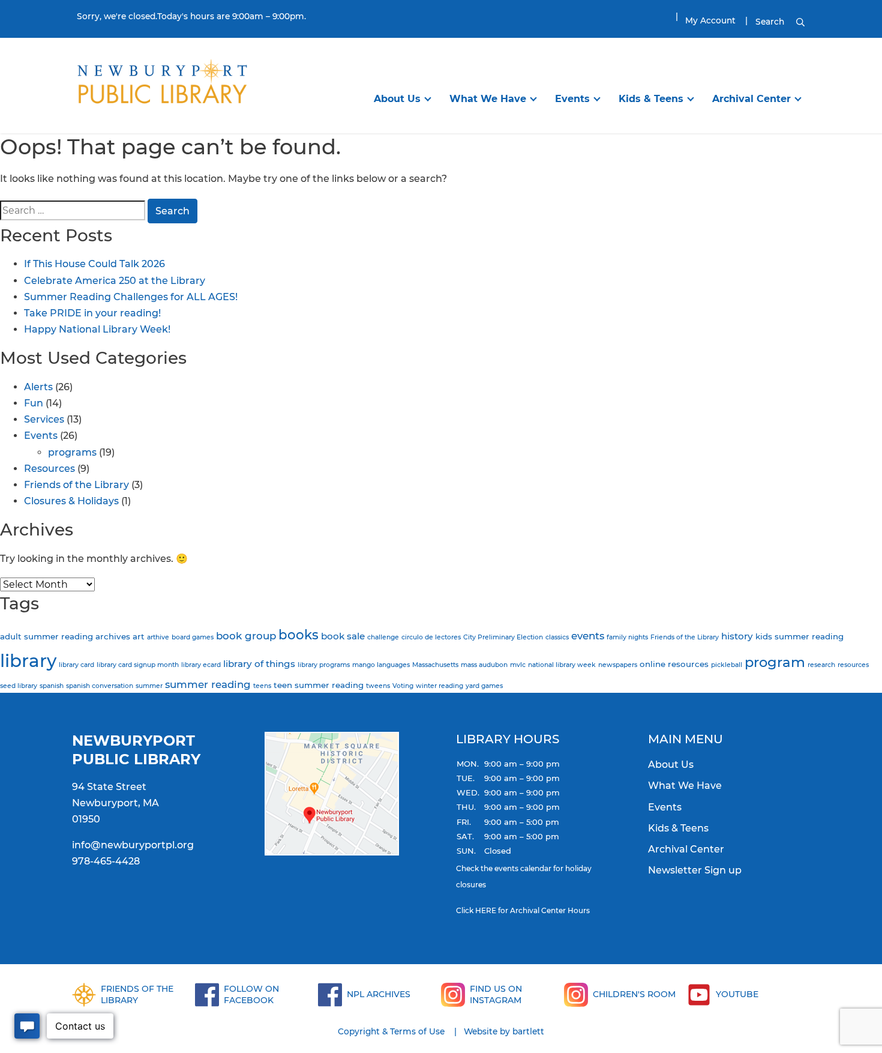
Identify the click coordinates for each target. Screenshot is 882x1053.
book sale (343, 636)
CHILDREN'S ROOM (634, 994)
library (28, 660)
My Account (710, 20)
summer (149, 686)
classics (557, 637)
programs (72, 452)
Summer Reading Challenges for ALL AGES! (131, 297)
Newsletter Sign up (695, 870)
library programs (324, 665)
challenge (383, 637)
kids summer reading (799, 636)
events (587, 636)
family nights (627, 637)
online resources (674, 664)
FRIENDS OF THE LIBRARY (137, 994)
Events (572, 98)
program (775, 662)
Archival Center (751, 98)
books (298, 634)
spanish (52, 686)
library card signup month (138, 665)
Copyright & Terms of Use (391, 1031)
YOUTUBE (737, 994)
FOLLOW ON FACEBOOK (251, 994)
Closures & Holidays (71, 501)
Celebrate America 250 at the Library (114, 280)
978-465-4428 (106, 861)
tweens (378, 686)
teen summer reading (319, 685)
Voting (402, 686)
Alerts (38, 387)
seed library (18, 686)
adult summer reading (46, 636)
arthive (158, 637)
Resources (49, 468)
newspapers (617, 665)
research (821, 665)
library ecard (201, 665)
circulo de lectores (431, 637)
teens (262, 686)
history (737, 636)
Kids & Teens (651, 98)
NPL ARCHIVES (378, 994)
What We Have (487, 98)
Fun (33, 403)
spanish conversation (99, 686)
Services (44, 419)
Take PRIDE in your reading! (92, 313)
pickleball (726, 665)
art (139, 636)
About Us (397, 98)
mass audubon (484, 665)
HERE (485, 910)
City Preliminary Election (503, 637)
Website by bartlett (504, 1031)
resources (853, 665)
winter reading (439, 686)
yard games (484, 686)
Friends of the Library (76, 484)
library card (76, 665)
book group (246, 636)
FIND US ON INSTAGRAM (496, 994)
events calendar (522, 868)
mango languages (381, 665)
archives (112, 636)
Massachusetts (435, 665)
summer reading (208, 684)
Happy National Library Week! (97, 329)
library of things (259, 663)
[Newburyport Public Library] (162, 84)
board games (193, 637)
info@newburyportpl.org (133, 845)
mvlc (518, 665)
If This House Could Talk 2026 (94, 264)
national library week (562, 665)
